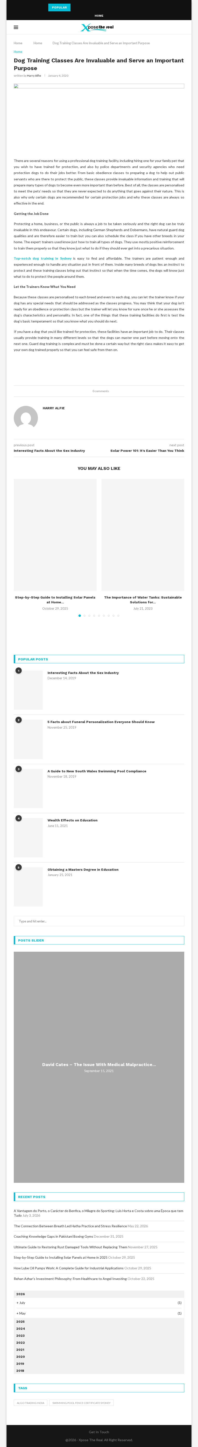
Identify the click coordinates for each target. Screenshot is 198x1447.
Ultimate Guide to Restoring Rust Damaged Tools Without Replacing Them (70, 1247)
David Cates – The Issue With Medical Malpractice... (99, 1064)
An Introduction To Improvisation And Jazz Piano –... (87, 7)
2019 (20, 1364)
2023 (20, 1335)
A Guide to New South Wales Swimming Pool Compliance (97, 771)
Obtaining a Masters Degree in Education (83, 869)
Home (99, 15)
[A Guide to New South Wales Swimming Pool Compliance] (28, 788)
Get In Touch (99, 1432)
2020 (20, 1357)
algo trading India (30, 1402)
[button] (75, 7)
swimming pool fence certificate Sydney (81, 1402)
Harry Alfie (34, 75)
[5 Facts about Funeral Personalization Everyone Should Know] (28, 739)
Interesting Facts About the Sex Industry (83, 673)
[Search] (181, 27)
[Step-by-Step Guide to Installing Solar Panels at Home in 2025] (55, 535)
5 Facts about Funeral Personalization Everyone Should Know (101, 722)
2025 (20, 1321)
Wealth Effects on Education (73, 820)
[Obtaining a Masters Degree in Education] (28, 886)
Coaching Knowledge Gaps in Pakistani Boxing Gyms (53, 1236)
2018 (20, 1371)
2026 (20, 1294)
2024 (20, 1328)
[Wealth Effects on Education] (28, 837)
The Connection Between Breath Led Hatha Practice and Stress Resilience (70, 1226)
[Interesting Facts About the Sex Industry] (28, 690)
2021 (20, 1350)
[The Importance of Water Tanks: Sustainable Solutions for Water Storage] (142, 535)
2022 (20, 1343)
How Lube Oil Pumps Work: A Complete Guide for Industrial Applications (69, 1268)
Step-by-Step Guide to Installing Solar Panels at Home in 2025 (60, 1257)
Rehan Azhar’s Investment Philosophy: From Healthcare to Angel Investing (70, 1279)
